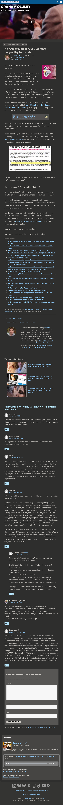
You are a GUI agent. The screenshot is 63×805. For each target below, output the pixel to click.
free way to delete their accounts (29, 221)
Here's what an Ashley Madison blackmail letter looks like (28, 250)
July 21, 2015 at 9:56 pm (16, 492)
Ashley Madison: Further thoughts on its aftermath (26, 297)
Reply (6, 429)
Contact (41, 790)
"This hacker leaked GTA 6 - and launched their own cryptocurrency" (36, 756)
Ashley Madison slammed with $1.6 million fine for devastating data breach (40, 390)
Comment (9, 683)
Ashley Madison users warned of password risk (24, 271)
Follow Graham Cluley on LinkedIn (35, 309)
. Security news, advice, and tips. (24, 117)
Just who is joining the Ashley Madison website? (25, 288)
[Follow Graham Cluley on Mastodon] (24, 785)
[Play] (6, 763)
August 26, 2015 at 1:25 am (17, 632)
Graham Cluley (15, 55)
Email (8, 712)
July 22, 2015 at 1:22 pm (16, 602)
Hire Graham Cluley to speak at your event (27, 790)
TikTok (38, 345)
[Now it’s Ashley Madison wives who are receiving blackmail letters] (17, 367)
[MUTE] (53, 763)
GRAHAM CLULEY (15, 7)
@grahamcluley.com (19, 57)
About (46, 790)
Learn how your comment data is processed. (41, 727)
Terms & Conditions (34, 794)
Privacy (20, 318)
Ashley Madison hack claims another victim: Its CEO (26, 300)
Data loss (12, 318)
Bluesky (50, 309)
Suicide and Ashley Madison (18, 257)
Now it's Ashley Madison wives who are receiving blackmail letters (31, 253)
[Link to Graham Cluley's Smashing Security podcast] (29, 785)
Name (8, 703)
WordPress (28, 798)
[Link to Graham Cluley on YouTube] (44, 785)
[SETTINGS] (56, 763)
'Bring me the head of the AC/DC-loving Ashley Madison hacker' (30, 255)
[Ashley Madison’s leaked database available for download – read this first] (17, 379)
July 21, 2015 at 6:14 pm (16, 438)
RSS (21, 771)
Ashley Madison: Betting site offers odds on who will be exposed (31, 260)
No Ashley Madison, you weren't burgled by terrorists (27, 269)
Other (25, 771)
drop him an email (39, 347)
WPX (43, 798)
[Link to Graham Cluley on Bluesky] (19, 785)
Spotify (16, 771)
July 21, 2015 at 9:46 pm (16, 458)
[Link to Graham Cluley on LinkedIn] (14, 785)
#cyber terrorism (24, 322)
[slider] (27, 763)
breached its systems (14, 139)
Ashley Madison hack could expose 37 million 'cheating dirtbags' (31, 267)
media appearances (46, 341)
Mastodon (8, 311)
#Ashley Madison (11, 322)
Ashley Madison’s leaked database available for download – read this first (40, 378)
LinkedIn (44, 345)
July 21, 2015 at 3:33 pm (16, 416)
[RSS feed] (49, 785)
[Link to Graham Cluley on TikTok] (39, 785)
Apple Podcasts (8, 771)
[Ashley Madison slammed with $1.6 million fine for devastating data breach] (17, 391)
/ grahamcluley (17, 59)
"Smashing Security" (43, 343)
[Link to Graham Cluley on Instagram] (34, 785)
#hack (33, 322)
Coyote (26, 552)
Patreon (5, 777)
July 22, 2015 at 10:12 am (21, 554)
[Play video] (31, 21)
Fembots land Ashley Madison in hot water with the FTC (27, 290)
